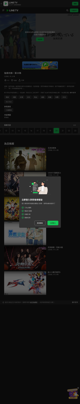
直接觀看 (40, 223)
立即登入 (53, 223)
